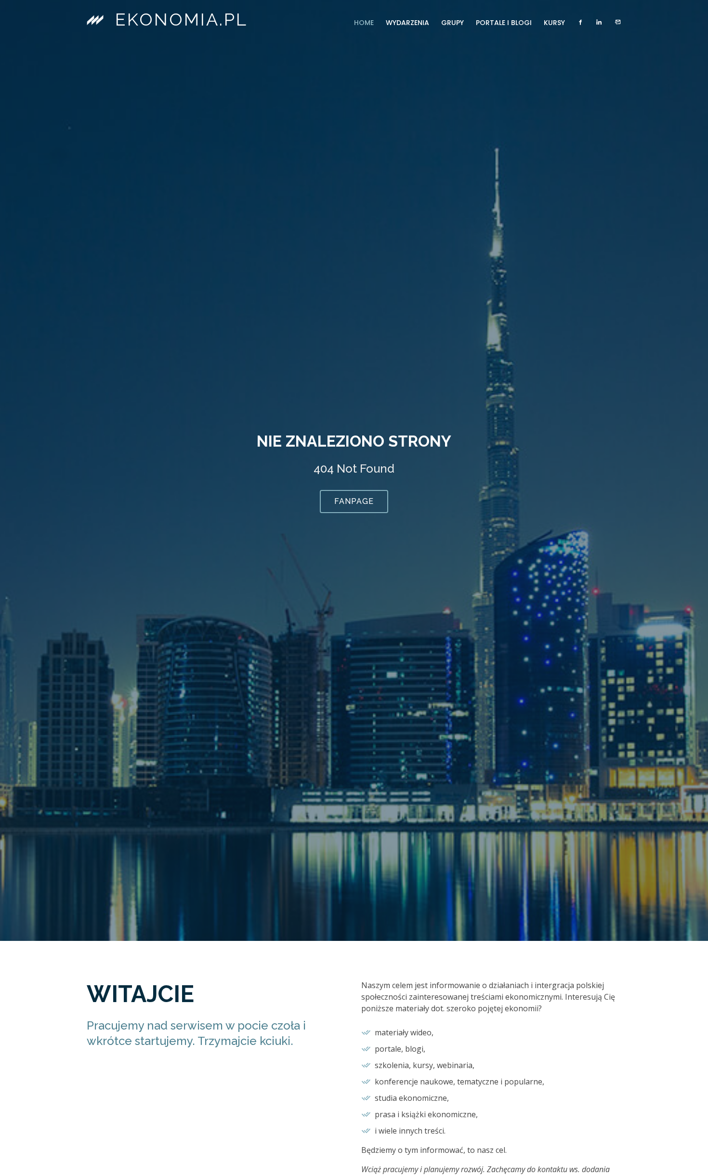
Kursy (554, 22)
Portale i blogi (504, 22)
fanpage (354, 501)
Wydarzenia (407, 22)
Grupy (452, 22)
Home (364, 22)
